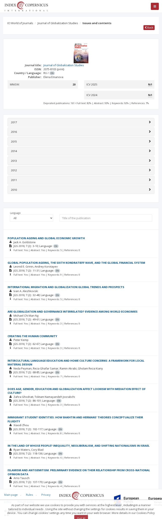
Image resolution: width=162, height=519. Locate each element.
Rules (29, 495)
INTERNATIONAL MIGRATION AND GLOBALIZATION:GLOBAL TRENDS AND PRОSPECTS (66, 287)
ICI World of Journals (20, 23)
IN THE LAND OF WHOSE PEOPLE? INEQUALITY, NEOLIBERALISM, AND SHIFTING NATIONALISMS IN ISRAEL (79, 446)
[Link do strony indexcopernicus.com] (81, 496)
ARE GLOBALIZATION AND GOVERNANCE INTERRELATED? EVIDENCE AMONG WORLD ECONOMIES (73, 311)
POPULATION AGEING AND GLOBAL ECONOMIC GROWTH (46, 238)
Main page (11, 495)
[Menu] (155, 6)
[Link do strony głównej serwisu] (26, 6)
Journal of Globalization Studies (58, 23)
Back (150, 27)
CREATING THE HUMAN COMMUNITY (32, 336)
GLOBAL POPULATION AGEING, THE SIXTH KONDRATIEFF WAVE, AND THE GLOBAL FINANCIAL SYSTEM (76, 263)
